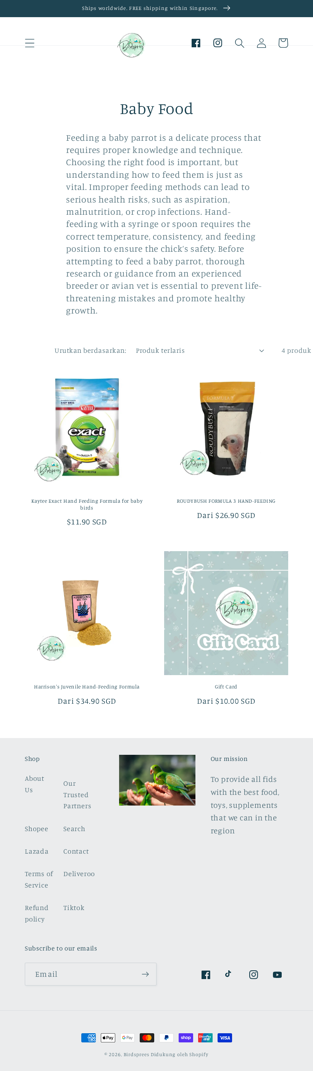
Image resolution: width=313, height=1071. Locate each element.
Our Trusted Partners (77, 794)
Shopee (36, 828)
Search (74, 828)
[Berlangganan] (145, 974)
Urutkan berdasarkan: (90, 350)
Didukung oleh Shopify (179, 1054)
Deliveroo (79, 873)
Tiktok (74, 907)
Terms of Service (39, 879)
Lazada (37, 851)
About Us (34, 783)
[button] (29, 43)
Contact (76, 851)
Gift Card (226, 686)
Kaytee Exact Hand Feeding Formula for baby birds (86, 504)
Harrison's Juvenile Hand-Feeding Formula (87, 686)
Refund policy (37, 913)
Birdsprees (136, 1054)
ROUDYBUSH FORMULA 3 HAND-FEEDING (226, 501)
